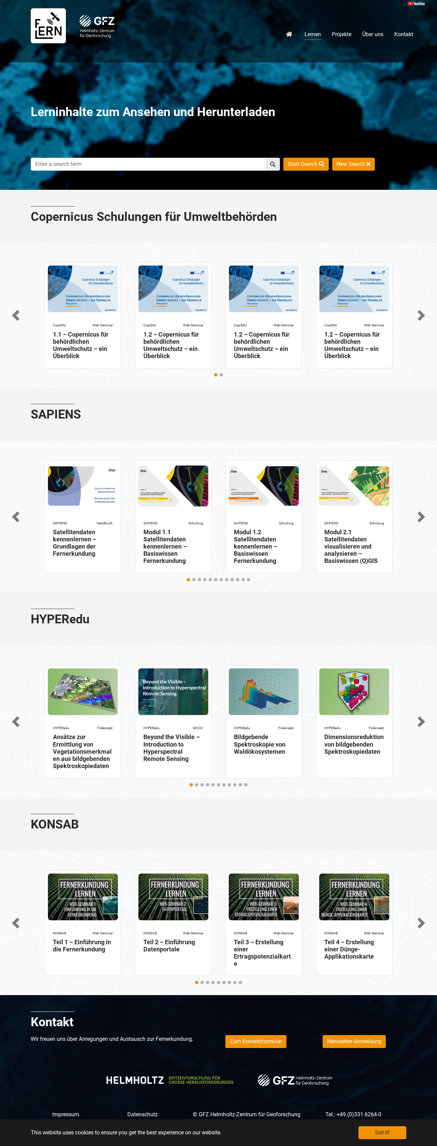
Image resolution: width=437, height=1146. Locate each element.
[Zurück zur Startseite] (48, 25)
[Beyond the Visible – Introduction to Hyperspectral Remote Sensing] (173, 690)
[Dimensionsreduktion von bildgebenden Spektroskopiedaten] (354, 690)
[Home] (290, 34)
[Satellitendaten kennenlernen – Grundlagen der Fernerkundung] (83, 485)
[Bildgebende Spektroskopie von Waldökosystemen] (264, 690)
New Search (352, 164)
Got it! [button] (382, 1132)
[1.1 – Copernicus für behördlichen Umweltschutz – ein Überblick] (83, 287)
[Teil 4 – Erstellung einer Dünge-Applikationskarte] (354, 895)
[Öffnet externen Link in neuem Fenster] (97, 26)
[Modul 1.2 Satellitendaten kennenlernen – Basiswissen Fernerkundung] (264, 485)
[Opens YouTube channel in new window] (416, 3)
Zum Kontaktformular (256, 1041)
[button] (15, 315)
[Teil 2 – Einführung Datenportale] (173, 895)
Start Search (303, 164)
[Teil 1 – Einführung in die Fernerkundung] (83, 895)
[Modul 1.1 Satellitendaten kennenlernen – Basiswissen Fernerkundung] (173, 485)
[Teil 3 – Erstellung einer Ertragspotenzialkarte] (264, 895)
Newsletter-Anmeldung (354, 1041)
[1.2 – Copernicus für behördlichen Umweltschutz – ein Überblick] (173, 287)
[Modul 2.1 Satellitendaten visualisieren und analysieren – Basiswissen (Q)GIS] (354, 485)
